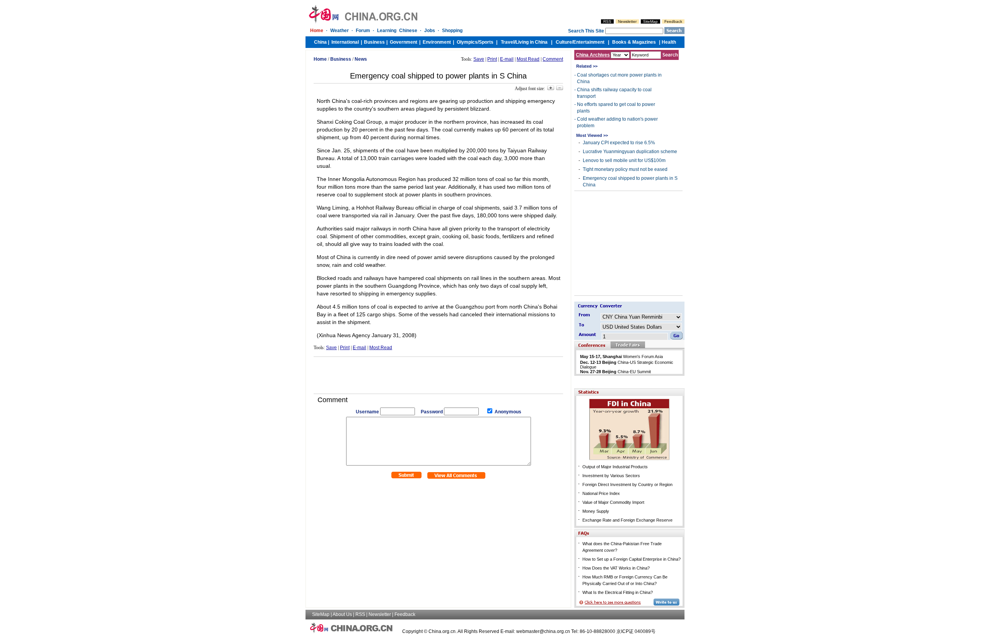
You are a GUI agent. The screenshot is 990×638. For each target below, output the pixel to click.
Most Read (528, 59)
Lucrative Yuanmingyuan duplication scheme (630, 151)
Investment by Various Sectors (611, 475)
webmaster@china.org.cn (543, 631)
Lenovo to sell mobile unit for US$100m (624, 160)
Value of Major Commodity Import (613, 502)
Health (669, 42)
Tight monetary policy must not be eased (625, 169)
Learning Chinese (397, 30)
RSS (607, 21)
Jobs (429, 30)
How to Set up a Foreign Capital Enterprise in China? (631, 559)
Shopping (452, 30)
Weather (339, 30)
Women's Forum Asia (621, 356)
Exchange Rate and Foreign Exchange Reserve (627, 520)
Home (316, 30)
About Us (342, 614)
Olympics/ (468, 42)
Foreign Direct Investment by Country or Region (627, 484)
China (320, 42)
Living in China (531, 42)
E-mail (507, 59)
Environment (437, 42)
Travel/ (508, 42)
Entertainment (588, 42)
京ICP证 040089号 (635, 631)
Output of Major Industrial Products (615, 466)
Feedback (673, 21)
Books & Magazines (634, 42)
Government (403, 42)
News (361, 59)
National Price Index (601, 493)
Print (492, 59)
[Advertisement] (438, 372)
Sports (486, 42)
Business (374, 42)
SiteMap (650, 21)
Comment (553, 59)
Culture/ (564, 42)
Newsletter (627, 21)
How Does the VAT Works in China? (616, 568)
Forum (363, 30)
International (345, 42)
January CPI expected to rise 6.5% (619, 142)
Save (478, 59)
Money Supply (595, 511)
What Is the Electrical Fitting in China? (617, 592)
